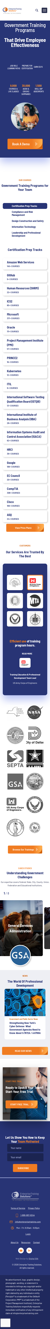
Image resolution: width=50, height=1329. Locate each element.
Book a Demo (21, 144)
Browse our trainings (23, 849)
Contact (36, 1242)
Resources (25, 1242)
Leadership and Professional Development (26, 234)
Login (28, 1234)
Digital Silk (33, 1258)
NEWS (25, 975)
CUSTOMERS (25, 545)
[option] (25, 1015)
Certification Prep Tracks (24, 205)
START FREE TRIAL (19, 1104)
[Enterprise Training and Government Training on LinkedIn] (29, 1250)
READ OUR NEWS (23, 1050)
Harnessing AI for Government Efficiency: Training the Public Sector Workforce (24, 1026)
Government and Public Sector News (23, 1019)
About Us (14, 1242)
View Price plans (23, 527)
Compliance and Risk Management (22, 213)
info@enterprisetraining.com (28, 1221)
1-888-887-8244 (27, 1215)
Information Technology (24, 226)
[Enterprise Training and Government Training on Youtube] (21, 1250)
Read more (27, 653)
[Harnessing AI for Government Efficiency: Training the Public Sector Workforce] (25, 1002)
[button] (16, 893)
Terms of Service (18, 1208)
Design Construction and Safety (28, 220)
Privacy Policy (34, 1208)
